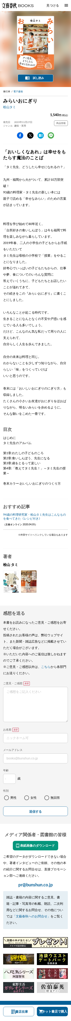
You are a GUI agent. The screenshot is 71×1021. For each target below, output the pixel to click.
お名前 (7, 729)
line (51, 135)
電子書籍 (18, 91)
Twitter (30, 135)
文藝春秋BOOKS (18, 5)
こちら (45, 666)
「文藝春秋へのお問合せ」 (31, 916)
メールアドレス (12, 750)
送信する (35, 811)
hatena (40, 135)
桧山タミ (9, 107)
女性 (33, 797)
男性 (13, 797)
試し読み (38, 78)
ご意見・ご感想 (12, 683)
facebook (20, 135)
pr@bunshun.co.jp (35, 885)
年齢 (6, 770)
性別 (6, 790)
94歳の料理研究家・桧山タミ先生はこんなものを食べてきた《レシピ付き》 (34, 516)
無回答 (55, 797)
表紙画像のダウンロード (37, 845)
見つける (52, 5)
